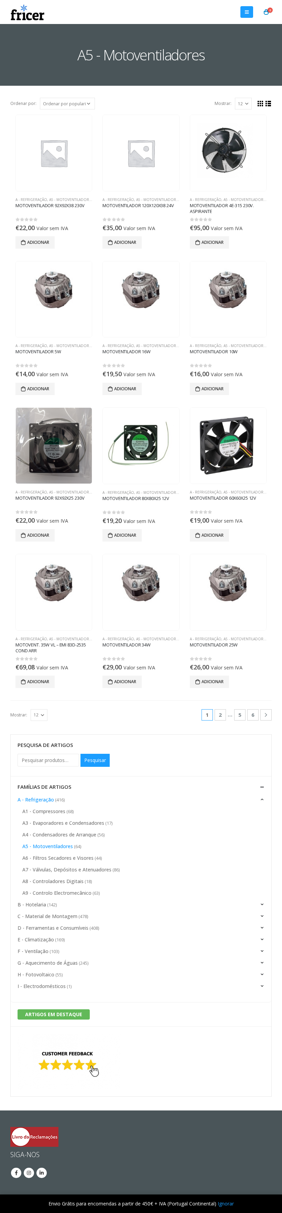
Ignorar (226, 1203)
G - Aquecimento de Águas (48, 963)
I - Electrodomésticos (42, 986)
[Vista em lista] (268, 103)
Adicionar (38, 242)
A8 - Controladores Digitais (53, 881)
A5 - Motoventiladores (71, 199)
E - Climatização (36, 939)
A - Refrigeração (31, 199)
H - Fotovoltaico (36, 974)
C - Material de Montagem (47, 916)
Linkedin (41, 1173)
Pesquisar (95, 760)
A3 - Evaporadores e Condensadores (63, 823)
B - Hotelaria (32, 904)
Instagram (29, 1173)
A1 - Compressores (43, 811)
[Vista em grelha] (260, 103)
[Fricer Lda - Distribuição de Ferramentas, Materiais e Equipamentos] (27, 11)
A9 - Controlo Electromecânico (56, 893)
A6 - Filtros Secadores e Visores (58, 858)
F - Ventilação (33, 951)
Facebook (16, 1173)
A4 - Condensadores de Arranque (59, 834)
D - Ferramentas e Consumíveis (53, 928)
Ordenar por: (23, 103)
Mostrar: (223, 103)
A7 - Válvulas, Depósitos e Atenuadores (66, 869)
